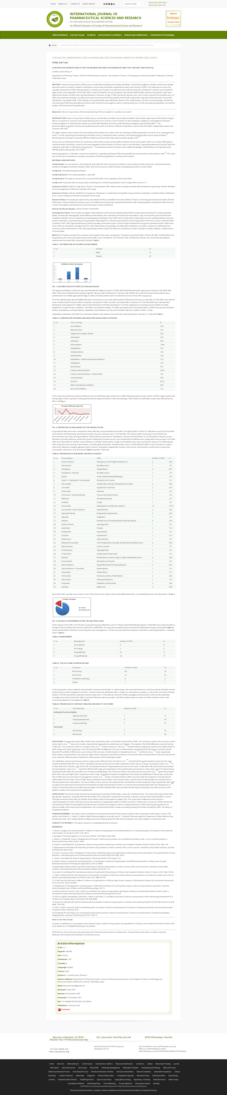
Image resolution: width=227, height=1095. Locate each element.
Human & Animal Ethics (125, 1072)
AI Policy (52, 1079)
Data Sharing (173, 1076)
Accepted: (62, 997)
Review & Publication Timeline (102, 1072)
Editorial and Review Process (59, 1072)
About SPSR (94, 1068)
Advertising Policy (93, 1083)
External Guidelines (144, 1072)
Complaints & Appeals (125, 1076)
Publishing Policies (87, 1079)
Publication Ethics (158, 1076)
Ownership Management (111, 1068)
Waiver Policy (173, 1079)
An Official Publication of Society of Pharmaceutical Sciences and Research (106, 25)
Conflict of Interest (66, 1076)
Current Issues (87, 1064)
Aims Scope (82, 1068)
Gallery (150, 1064)
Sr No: (60, 947)
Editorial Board (73, 1064)
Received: (62, 989)
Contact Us (140, 1064)
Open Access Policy (104, 1079)
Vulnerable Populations (162, 1072)
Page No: (61, 951)
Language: (62, 967)
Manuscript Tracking (163, 1064)
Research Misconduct (106, 1076)
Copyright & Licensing (123, 1079)
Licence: (61, 971)
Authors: (62, 975)
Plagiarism (91, 1076)
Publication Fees (159, 1079)
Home (54, 45)
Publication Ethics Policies (67, 1079)
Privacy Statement (125, 1083)
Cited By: (61, 963)
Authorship (80, 1076)
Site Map (156, 1083)
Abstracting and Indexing (150, 1068)
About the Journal (68, 1068)
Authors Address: (65, 979)
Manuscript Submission (124, 1064)
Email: (60, 985)
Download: (62, 959)
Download (65, 1009)
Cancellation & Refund (76, 1083)
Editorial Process (169, 1068)
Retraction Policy (143, 1076)
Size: (60, 955)
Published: (62, 1005)
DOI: (59, 1001)
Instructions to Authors (104, 1064)
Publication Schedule (130, 1068)
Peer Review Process (80, 1072)
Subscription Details (142, 1083)
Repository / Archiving (142, 1079)
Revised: (61, 993)
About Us (60, 1064)
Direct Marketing (110, 1083)
